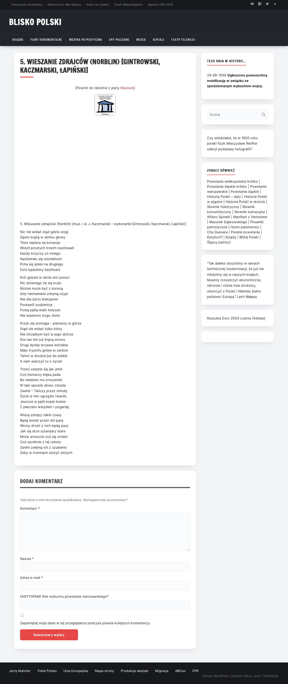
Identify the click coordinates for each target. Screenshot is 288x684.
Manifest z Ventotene (250, 217)
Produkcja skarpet (134, 671)
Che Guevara (217, 232)
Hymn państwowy (244, 227)
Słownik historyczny (223, 207)
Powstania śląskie (245, 191)
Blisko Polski (35, 22)
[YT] (252, 3)
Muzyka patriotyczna (85, 40)
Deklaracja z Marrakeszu (64, 4)
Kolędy (231, 237)
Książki (18, 40)
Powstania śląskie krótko (227, 186)
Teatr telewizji (183, 40)
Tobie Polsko (47, 671)
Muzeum (127, 88)
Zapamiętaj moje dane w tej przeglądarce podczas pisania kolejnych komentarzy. (85, 623)
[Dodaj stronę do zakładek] (275, 3)
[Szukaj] (264, 113)
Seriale (158, 40)
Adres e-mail (31, 577)
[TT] (267, 3)
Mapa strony (104, 671)
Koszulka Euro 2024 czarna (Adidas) (236, 318)
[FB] (259, 3)
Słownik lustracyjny (249, 212)
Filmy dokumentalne (46, 40)
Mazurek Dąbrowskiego (228, 222)
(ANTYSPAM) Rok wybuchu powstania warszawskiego (64, 596)
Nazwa (27, 558)
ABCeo (180, 671)
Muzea (141, 40)
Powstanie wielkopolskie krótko (232, 181)
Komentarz (30, 508)
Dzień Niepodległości (128, 4)
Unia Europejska (75, 671)
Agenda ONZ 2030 (160, 4)
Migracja (161, 671)
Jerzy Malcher (20, 671)
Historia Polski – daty (224, 196)
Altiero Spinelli (218, 217)
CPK (195, 671)
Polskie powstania (245, 232)
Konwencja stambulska (27, 4)
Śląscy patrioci (219, 242)
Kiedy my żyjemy (97, 4)
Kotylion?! (214, 237)
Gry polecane (119, 40)
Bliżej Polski (249, 237)
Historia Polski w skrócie (245, 202)
